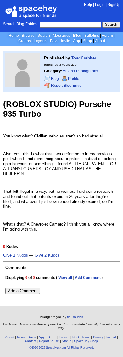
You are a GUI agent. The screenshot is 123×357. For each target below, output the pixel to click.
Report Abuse (49, 341)
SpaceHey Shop (86, 341)
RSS (75, 337)
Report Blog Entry (65, 85)
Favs (54, 41)
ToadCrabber (83, 58)
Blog (77, 35)
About (100, 41)
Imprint (111, 337)
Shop (87, 41)
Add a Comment (23, 290)
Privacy (98, 337)
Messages (61, 35)
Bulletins (91, 35)
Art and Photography (80, 71)
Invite (65, 41)
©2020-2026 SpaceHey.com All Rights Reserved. (61, 347)
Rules (32, 337)
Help (88, 5)
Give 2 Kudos (47, 255)
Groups (24, 41)
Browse (28, 35)
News (21, 337)
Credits (64, 337)
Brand (52, 337)
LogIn (100, 5)
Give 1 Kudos (15, 255)
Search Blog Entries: (20, 24)
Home (14, 35)
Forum (107, 35)
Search (111, 24)
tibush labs (75, 317)
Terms (86, 337)
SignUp (114, 5)
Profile (73, 78)
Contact (30, 341)
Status (66, 341)
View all (65, 278)
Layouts (40, 41)
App (76, 41)
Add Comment (88, 278)
